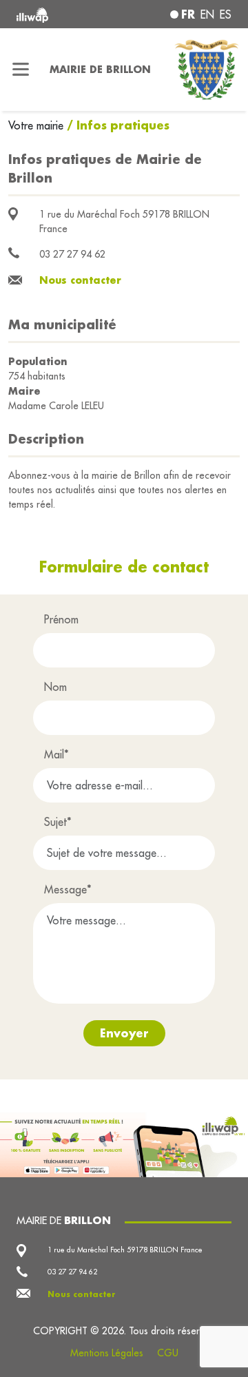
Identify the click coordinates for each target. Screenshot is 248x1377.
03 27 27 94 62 (72, 254)
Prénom (61, 619)
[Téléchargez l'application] (124, 1143)
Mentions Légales (106, 1353)
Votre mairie (37, 125)
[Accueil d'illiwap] (56, 14)
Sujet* (58, 822)
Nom (55, 687)
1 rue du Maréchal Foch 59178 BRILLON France (125, 1249)
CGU (167, 1353)
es (225, 14)
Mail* (56, 754)
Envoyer (124, 1033)
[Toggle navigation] (20, 69)
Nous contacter (80, 280)
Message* (68, 889)
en (207, 14)
